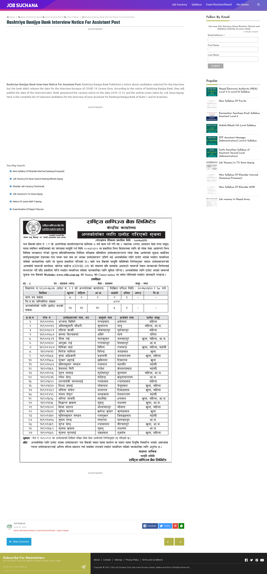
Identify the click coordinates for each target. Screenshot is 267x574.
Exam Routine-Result (46, 530)
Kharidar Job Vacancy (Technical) (28, 186)
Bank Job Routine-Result (24, 530)
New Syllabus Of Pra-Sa (232, 101)
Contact (107, 560)
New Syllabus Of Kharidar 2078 (237, 187)
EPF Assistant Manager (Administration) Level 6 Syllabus (238, 139)
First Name (213, 45)
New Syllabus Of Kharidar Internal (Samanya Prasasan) (38, 171)
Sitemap (118, 560)
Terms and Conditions (152, 560)
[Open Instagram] (257, 560)
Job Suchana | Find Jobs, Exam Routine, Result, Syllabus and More (143, 567)
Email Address (216, 35)
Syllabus (197, 4)
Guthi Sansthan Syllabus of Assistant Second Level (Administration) (234, 153)
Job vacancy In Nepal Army (234, 199)
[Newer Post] (179, 542)
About (97, 560)
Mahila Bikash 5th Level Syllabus (237, 125)
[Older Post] (169, 542)
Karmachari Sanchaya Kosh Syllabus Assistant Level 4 (239, 115)
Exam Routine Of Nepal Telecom (28, 209)
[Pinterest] (175, 526)
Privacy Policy (132, 560)
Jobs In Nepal (62, 530)
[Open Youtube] (262, 560)
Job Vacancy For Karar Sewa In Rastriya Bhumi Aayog (38, 179)
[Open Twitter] (251, 560)
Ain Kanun (243, 4)
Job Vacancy (179, 4)
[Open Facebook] (246, 560)
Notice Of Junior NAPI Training (27, 201)
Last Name (213, 55)
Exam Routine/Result (219, 4)
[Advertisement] (95, 52)
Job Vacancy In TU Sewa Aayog (27, 194)
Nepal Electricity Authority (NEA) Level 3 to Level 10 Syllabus (238, 90)
